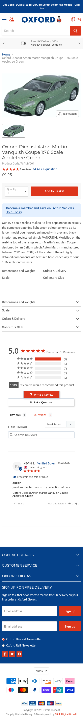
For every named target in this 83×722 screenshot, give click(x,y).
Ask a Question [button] (43, 402)
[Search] (75, 31)
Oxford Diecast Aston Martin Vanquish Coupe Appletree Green (40, 494)
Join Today (14, 212)
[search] (36, 31)
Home (6, 54)
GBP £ (39, 670)
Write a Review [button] (43, 394)
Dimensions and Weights (18, 271)
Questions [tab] (40, 415)
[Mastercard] (41, 704)
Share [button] (20, 503)
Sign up (70, 611)
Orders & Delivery (54, 271)
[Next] (79, 43)
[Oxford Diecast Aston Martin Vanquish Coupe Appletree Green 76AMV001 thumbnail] (13, 130)
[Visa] (24, 704)
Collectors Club (53, 278)
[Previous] (4, 43)
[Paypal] (58, 704)
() (79, 19)
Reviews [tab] (15, 415)
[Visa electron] (32, 704)
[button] (70, 503)
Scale (5, 278)
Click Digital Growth (66, 714)
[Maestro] (50, 704)
